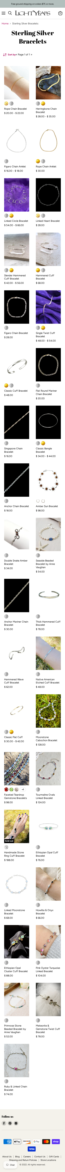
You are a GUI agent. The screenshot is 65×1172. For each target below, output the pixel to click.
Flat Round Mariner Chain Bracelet (46, 392)
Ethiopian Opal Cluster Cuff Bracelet (16, 969)
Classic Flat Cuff (13, 737)
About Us (7, 1156)
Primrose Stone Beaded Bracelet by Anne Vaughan (15, 1029)
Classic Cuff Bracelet (16, 390)
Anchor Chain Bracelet (16, 506)
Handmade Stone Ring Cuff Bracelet (14, 854)
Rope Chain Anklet (46, 166)
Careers (27, 1156)
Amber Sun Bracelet (47, 506)
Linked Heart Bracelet (48, 220)
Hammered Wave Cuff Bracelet (14, 681)
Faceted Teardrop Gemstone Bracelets (15, 796)
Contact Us (39, 1156)
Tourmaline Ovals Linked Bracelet (45, 796)
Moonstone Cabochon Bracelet (46, 739)
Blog (17, 1156)
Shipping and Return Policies (23, 1160)
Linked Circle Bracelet (16, 220)
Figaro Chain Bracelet (16, 333)
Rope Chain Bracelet (15, 108)
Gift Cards (54, 1156)
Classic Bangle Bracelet (44, 450)
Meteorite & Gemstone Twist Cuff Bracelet (48, 1029)
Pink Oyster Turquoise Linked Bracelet (48, 969)
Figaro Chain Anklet (15, 166)
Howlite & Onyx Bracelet (44, 912)
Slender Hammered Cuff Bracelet (15, 277)
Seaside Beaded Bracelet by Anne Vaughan (45, 564)
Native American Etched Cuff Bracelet (48, 681)
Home (5, 23)
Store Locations (48, 1160)
